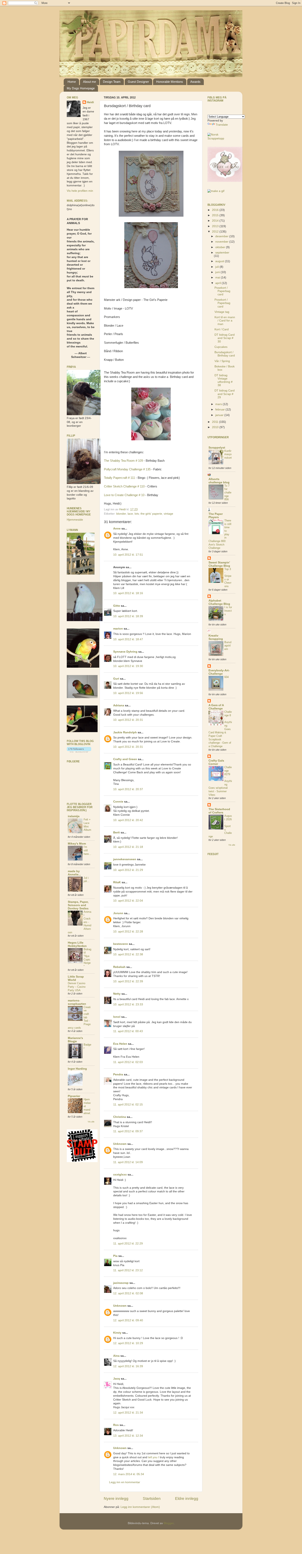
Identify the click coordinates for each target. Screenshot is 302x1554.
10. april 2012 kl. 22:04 (128, 900)
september (222, 252)
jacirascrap (121, 1282)
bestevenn (120, 943)
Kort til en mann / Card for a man (224, 320)
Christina (119, 1116)
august (220, 261)
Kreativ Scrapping (216, 637)
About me (89, 81)
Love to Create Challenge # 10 (124, 495)
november (222, 241)
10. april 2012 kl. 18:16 (128, 593)
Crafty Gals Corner (216, 762)
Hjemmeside (75, 519)
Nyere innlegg (116, 1498)
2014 (215, 220)
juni (218, 272)
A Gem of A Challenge (216, 707)
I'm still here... (87, 850)
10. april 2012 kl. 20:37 (128, 789)
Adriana (118, 705)
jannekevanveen (124, 859)
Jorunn (118, 913)
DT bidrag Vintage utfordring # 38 (223, 380)
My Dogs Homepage (81, 88)
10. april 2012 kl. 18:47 (128, 639)
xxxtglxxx (120, 1174)
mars (219, 404)
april (218, 283)
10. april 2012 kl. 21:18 (128, 846)
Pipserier (74, 1096)
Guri (116, 678)
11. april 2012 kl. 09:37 (128, 1131)
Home (72, 81)
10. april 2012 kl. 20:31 (128, 719)
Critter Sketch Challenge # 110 (124, 486)
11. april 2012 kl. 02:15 (128, 1104)
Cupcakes (220, 346)
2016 (215, 209)
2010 (215, 427)
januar (219, 415)
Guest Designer (138, 81)
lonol (116, 1016)
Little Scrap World (76, 978)
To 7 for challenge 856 (227, 492)
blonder (121, 513)
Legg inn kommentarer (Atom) (140, 1506)
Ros (116, 1425)
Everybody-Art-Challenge (219, 672)
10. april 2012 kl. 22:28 (128, 931)
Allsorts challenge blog (219, 481)
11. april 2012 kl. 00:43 (128, 1031)
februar (220, 409)
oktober (220, 247)
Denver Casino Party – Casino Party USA (76, 987)
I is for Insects (228, 611)
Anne (117, 528)
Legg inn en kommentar (124, 1482)
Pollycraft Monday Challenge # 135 (127, 469)
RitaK (117, 882)
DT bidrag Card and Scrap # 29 (224, 394)
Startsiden (152, 1498)
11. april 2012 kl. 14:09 (128, 1162)
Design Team (112, 81)
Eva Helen (120, 1043)
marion (118, 628)
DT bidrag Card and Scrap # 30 (224, 338)
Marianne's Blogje (75, 1039)
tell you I (153, 1457)
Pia (115, 1255)
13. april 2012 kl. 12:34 (128, 1435)
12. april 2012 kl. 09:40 (128, 1320)
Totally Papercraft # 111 (119, 477)
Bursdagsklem (227, 646)
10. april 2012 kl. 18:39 (128, 616)
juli (217, 266)
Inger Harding (77, 1068)
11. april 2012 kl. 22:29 (128, 1243)
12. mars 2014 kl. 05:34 (128, 1474)
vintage (168, 513)
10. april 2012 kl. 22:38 (128, 954)
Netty (117, 993)
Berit (116, 832)
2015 (215, 215)
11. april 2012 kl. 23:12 (128, 1270)
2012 (215, 231)
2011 (215, 421)
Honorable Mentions (169, 81)
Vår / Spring (222, 361)
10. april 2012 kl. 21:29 (128, 870)
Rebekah (119, 967)
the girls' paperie (151, 513)
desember (222, 236)
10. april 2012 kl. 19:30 (128, 666)
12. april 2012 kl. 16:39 (128, 1366)
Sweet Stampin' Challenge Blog (219, 564)
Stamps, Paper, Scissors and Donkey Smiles (78, 905)
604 (226, 677)
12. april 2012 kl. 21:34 (128, 1412)
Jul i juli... (86, 879)
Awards (195, 81)
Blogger (169, 1523)
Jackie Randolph (125, 732)
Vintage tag (221, 311)
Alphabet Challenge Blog (219, 602)
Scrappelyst (217, 447)
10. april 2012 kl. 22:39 (128, 981)
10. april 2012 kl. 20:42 (128, 820)
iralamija (74, 816)
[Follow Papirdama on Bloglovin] (79, 751)
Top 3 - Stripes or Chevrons (227, 578)
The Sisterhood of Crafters (219, 811)
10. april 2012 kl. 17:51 (128, 554)
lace (130, 513)
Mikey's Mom (77, 843)
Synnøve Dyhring (125, 651)
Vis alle (91, 1122)
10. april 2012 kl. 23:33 (128, 1004)
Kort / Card (221, 329)
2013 (215, 226)
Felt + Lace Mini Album (87, 824)
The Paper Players (216, 515)
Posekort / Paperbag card (222, 291)
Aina (116, 1355)
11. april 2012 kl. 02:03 (128, 1062)
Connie (118, 801)
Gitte (116, 605)
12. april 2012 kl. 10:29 (128, 1343)
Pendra (118, 1074)
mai (218, 277)
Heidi (90, 102)
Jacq (116, 1378)
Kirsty (117, 1332)
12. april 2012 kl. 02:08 (128, 1293)
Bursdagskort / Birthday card (224, 354)
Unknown (120, 1143)
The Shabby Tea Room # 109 (123, 460)
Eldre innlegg (186, 1498)
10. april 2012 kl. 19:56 (128, 693)
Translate (222, 124)
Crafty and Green (125, 759)
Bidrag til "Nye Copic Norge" (87, 958)
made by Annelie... (74, 873)
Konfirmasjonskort (228, 454)
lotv (137, 513)
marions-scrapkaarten (77, 1002)
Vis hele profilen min (80, 190)
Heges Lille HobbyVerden (77, 944)
